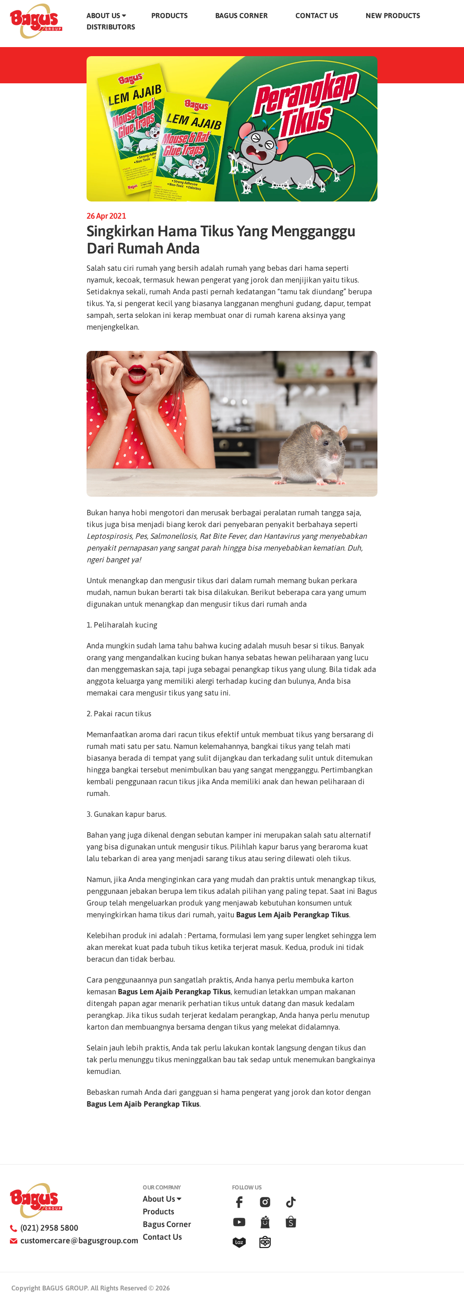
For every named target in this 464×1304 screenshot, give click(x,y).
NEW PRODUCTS (393, 15)
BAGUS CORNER (241, 15)
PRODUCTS (169, 15)
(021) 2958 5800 (49, 1227)
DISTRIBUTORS (111, 27)
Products (158, 1211)
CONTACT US (316, 15)
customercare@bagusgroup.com (79, 1240)
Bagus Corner (167, 1224)
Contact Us (162, 1237)
